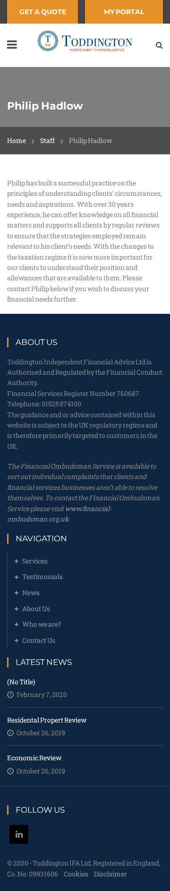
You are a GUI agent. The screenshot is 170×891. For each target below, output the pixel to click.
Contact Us (38, 640)
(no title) (21, 681)
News (31, 592)
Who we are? (41, 624)
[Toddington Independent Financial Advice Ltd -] (85, 39)
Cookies (76, 873)
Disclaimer (110, 873)
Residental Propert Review (46, 719)
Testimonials (42, 576)
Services (35, 560)
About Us (36, 608)
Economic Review (34, 757)
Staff (47, 140)
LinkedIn (18, 834)
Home (16, 140)
